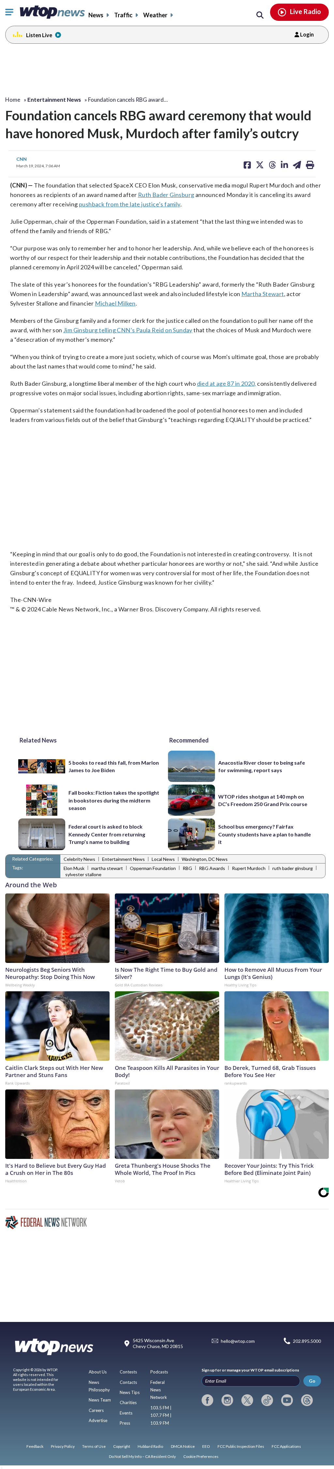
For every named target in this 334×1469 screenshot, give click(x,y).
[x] (247, 1400)
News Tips (130, 1392)
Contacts (128, 1382)
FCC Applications (286, 1446)
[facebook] (207, 1400)
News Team (100, 1399)
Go (312, 1381)
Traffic (123, 15)
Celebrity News (79, 859)
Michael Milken (115, 303)
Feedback (34, 1446)
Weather (155, 15)
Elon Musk (74, 868)
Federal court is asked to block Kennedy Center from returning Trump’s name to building (106, 834)
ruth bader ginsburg (292, 868)
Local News (163, 859)
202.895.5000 (307, 1341)
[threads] (307, 1400)
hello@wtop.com (238, 1341)
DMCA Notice (183, 1446)
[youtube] (287, 1400)
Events (126, 1413)
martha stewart (107, 868)
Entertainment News (123, 859)
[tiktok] (267, 1400)
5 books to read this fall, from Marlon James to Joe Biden (113, 766)
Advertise (98, 1420)
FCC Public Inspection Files (241, 1446)
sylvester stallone (83, 874)
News (95, 15)
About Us (98, 1371)
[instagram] (227, 1400)
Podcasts (159, 1371)
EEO (206, 1446)
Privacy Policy (63, 1446)
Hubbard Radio (150, 1446)
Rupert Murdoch (249, 868)
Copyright (121, 1446)
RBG (187, 868)
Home (12, 99)
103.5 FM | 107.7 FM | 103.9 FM (161, 1415)
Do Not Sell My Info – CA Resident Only (142, 1456)
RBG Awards (212, 868)
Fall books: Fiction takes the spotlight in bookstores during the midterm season (113, 800)
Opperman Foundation (153, 868)
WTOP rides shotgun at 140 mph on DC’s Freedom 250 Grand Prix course (262, 800)
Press (125, 1423)
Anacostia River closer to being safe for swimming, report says (261, 766)
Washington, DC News (205, 859)
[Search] (260, 15)
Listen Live (39, 35)
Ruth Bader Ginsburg (166, 194)
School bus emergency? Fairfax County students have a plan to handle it (264, 834)
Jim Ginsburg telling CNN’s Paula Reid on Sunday (127, 330)
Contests (128, 1371)
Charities (128, 1402)
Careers (96, 1410)
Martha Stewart (262, 293)
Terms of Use (94, 1446)
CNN (21, 159)
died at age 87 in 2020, (226, 383)
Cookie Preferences (201, 1456)
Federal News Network (158, 1390)
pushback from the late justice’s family (129, 204)
